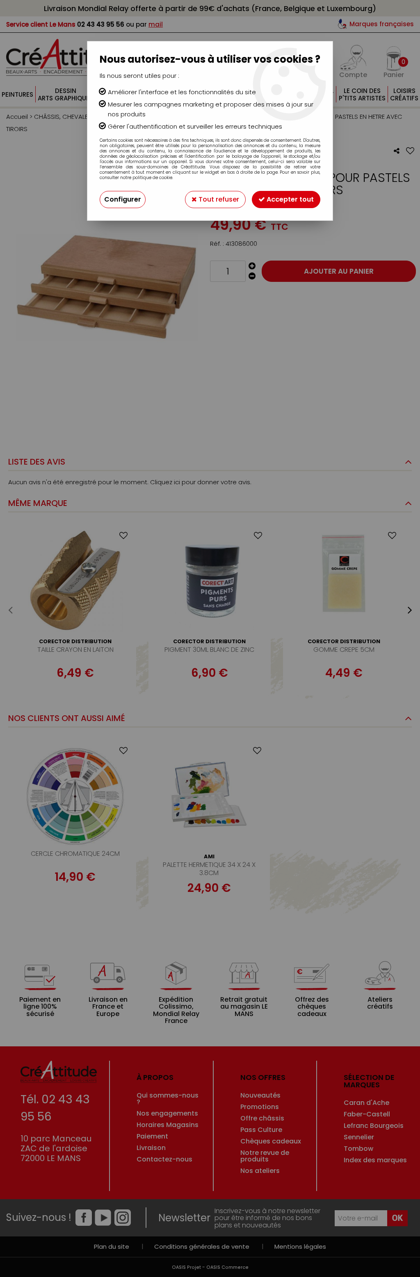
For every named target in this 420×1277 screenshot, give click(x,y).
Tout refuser (218, 199)
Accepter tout (289, 199)
